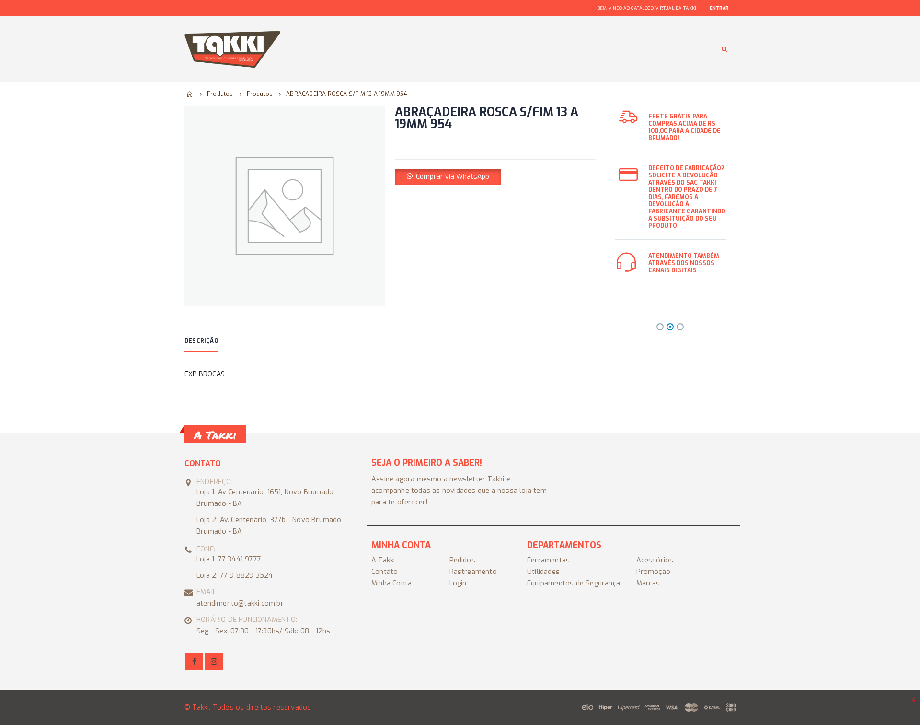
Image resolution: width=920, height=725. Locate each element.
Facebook (194, 661)
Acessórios (655, 560)
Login (458, 583)
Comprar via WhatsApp (452, 176)
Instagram (214, 661)
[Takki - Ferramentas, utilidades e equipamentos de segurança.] (232, 49)
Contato (384, 571)
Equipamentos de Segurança (573, 583)
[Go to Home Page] (190, 94)
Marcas (648, 583)
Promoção (653, 571)
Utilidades (543, 571)
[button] (448, 176)
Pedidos (462, 560)
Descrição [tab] (201, 341)
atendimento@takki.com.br (240, 603)
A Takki (383, 560)
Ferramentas (548, 560)
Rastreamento (473, 571)
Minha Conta (391, 583)
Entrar (719, 8)
